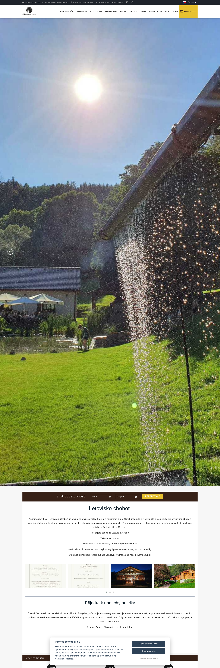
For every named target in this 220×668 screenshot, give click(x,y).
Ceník (144, 11)
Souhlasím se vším (148, 643)
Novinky (164, 11)
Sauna (175, 11)
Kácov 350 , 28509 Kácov (83, 2)
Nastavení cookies (148, 658)
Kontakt (153, 11)
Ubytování (66, 11)
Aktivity (134, 11)
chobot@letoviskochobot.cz (56, 2)
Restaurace (81, 11)
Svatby (124, 11)
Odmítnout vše (148, 651)
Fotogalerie (96, 11)
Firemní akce (111, 11)
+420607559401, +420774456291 (111, 2)
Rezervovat (189, 11)
